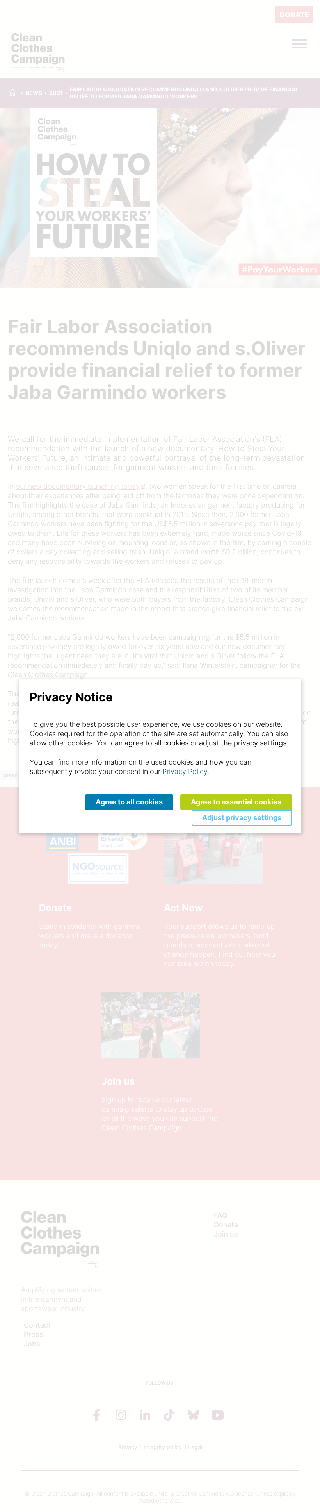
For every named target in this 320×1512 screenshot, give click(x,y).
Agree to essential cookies (236, 802)
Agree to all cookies (129, 802)
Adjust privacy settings (241, 817)
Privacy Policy (184, 771)
